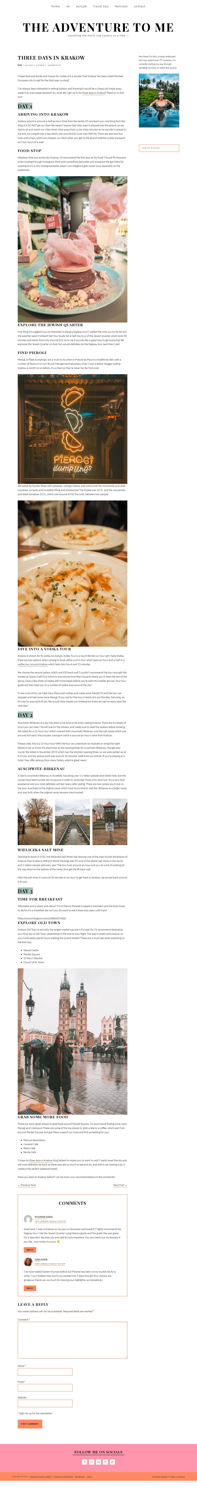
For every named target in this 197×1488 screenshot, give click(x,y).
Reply (30, 1250)
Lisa (38, 1259)
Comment (24, 1319)
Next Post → (120, 1185)
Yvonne (40, 1216)
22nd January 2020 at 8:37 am (50, 1264)
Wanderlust (54, 65)
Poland (40, 65)
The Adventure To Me (98, 26)
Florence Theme (159, 1476)
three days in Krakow (93, 92)
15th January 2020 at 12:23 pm (50, 1221)
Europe (29, 65)
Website (22, 1397)
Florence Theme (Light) (40, 1476)
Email (21, 1381)
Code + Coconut (177, 1476)
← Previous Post (27, 1185)
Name (22, 1365)
